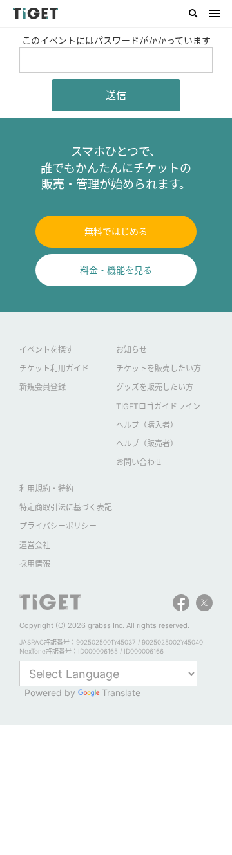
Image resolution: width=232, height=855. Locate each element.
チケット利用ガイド (54, 368)
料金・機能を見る (116, 269)
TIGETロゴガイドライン (158, 406)
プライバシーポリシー (58, 526)
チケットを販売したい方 (158, 368)
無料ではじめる (116, 231)
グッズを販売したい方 (154, 387)
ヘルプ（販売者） (147, 443)
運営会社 (34, 545)
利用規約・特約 (46, 488)
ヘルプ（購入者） (147, 425)
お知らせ (131, 349)
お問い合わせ (139, 462)
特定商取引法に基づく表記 (65, 507)
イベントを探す (46, 349)
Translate (121, 692)
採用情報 (34, 564)
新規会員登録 (42, 387)
